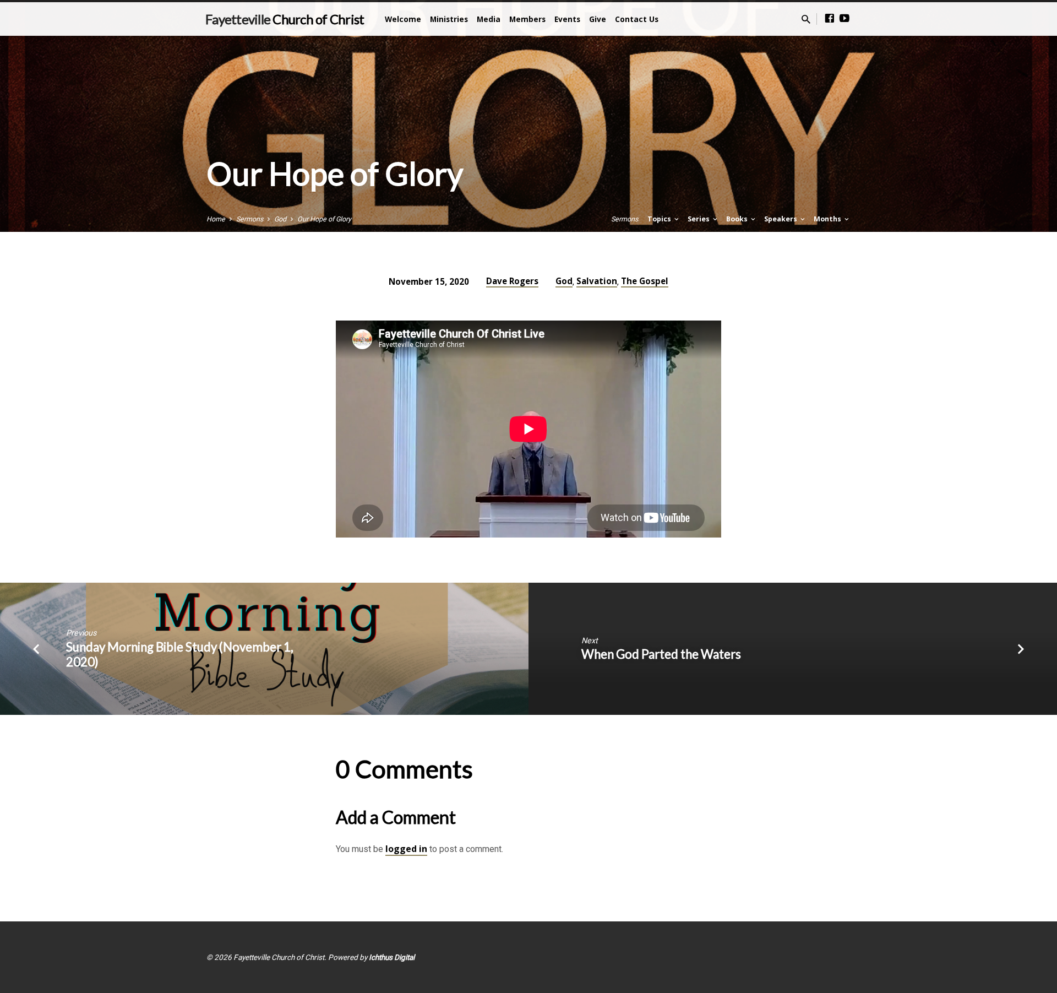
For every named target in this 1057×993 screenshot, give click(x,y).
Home (215, 219)
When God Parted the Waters (661, 654)
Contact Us (636, 19)
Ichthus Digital (392, 957)
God (280, 219)
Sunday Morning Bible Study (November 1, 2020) (179, 654)
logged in (406, 849)
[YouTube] (844, 18)
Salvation (596, 280)
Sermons (249, 219)
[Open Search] (806, 19)
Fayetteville (284, 19)
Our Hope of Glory (324, 219)
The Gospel (644, 280)
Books (737, 219)
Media (488, 19)
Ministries (449, 19)
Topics (660, 219)
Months (828, 219)
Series (699, 219)
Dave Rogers (512, 280)
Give (597, 19)
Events (567, 19)
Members (527, 19)
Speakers (781, 219)
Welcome (403, 19)
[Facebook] (830, 18)
